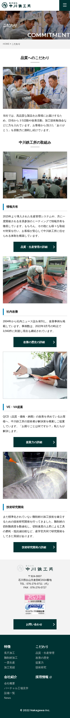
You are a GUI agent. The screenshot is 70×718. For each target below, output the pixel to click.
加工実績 (9, 667)
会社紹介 (10, 677)
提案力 (40, 662)
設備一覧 (9, 693)
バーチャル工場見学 (16, 688)
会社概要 (9, 683)
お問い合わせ (34, 624)
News (7, 697)
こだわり (42, 646)
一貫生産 (9, 662)
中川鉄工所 (16, 5)
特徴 (7, 646)
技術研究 (41, 667)
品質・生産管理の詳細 (34, 246)
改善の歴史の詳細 (34, 342)
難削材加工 (11, 657)
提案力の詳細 (34, 442)
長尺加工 (9, 652)
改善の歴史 (42, 657)
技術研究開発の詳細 (34, 547)
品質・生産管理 (45, 652)
